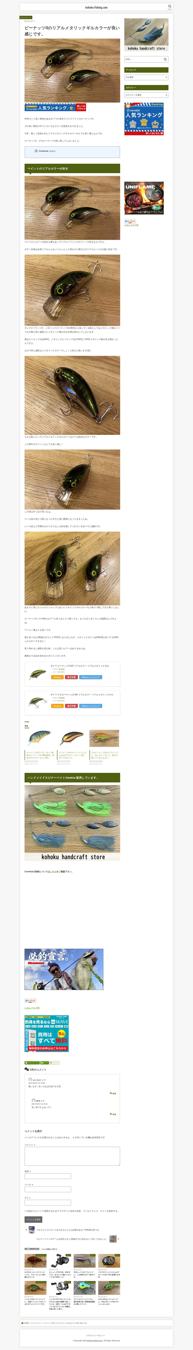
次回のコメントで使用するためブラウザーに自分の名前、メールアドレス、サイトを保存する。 (73, 1210)
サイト (28, 1197)
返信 (114, 1093)
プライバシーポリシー (96, 1335)
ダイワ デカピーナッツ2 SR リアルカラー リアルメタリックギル (82, 694)
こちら (53, 871)
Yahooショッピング (91, 677)
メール (29, 1184)
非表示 (52, 151)
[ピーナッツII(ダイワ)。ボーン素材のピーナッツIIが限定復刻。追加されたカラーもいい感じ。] (39, 738)
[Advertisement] (72, 914)
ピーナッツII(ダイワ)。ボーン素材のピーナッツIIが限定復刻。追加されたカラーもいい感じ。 (40, 755)
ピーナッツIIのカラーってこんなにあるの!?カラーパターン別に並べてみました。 (72, 755)
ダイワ (45, 1063)
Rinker (61, 669)
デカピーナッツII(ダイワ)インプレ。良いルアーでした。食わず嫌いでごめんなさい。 (104, 755)
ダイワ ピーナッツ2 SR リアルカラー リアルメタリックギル (80, 665)
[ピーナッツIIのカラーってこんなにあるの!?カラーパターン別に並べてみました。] (72, 738)
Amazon (57, 677)
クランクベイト (26, 17)
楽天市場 (71, 677)
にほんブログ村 (32, 1007)
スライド (55, 1063)
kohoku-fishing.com (96, 7)
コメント (30, 1144)
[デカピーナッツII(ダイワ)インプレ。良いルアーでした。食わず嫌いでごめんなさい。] (104, 738)
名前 (28, 1171)
